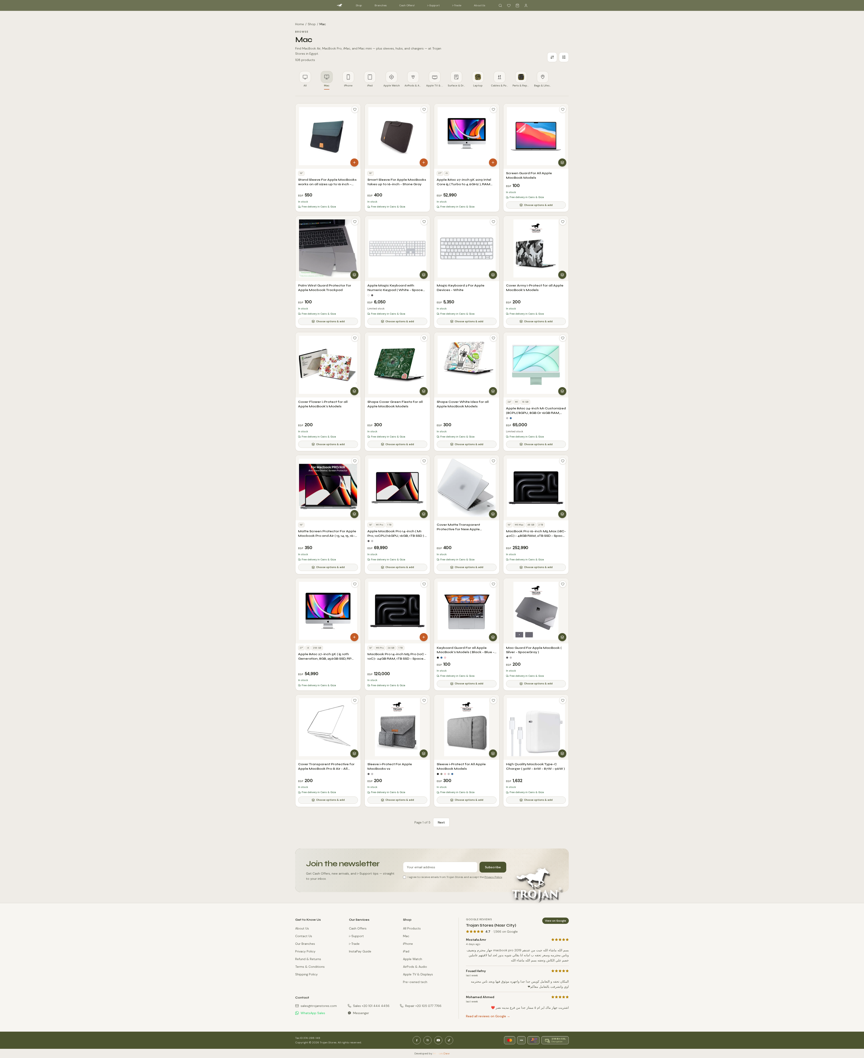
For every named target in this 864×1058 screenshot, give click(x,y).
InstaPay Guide (360, 951)
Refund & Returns (308, 959)
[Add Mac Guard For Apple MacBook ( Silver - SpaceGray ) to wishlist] (562, 584)
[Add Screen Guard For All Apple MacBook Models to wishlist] (562, 109)
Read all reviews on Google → (488, 1016)
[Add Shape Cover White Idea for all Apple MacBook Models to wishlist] (493, 338)
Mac (406, 936)
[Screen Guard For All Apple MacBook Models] (536, 136)
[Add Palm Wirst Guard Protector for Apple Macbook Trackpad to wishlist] (354, 221)
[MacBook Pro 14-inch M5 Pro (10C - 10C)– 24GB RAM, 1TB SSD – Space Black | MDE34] (397, 610)
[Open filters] (564, 57)
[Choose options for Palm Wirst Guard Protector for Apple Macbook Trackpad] (354, 275)
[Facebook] (417, 1040)
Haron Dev (441, 1053)
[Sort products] (552, 57)
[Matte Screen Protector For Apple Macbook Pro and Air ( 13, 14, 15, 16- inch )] (328, 487)
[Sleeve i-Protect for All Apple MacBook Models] (466, 727)
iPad (406, 951)
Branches (381, 5)
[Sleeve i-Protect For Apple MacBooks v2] (397, 727)
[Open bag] (517, 5)
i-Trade (456, 5)
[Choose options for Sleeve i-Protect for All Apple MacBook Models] (493, 753)
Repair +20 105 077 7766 (423, 1006)
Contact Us (303, 936)
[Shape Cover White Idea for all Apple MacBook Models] (466, 364)
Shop (359, 5)
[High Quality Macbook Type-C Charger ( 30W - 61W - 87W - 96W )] (536, 727)
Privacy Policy (493, 877)
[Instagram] (427, 1040)
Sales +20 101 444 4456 (371, 1006)
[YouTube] (438, 1040)
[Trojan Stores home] (339, 5)
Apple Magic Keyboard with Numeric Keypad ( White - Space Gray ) (395, 290)
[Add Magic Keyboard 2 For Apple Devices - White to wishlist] (493, 221)
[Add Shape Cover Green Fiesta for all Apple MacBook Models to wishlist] (424, 338)
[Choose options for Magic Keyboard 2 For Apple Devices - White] (493, 275)
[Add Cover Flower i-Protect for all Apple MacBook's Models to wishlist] (354, 338)
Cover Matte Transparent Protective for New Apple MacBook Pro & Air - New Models (465, 529)
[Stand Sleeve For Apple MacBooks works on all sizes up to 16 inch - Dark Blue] (328, 136)
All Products (412, 928)
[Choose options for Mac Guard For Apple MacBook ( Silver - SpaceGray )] (562, 637)
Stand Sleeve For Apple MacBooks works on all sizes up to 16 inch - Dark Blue (327, 184)
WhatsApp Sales (313, 1013)
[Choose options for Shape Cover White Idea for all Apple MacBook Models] (493, 391)
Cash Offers (358, 928)
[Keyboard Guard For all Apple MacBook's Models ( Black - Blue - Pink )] (466, 610)
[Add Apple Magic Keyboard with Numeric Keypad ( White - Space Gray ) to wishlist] (424, 221)
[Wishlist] (509, 5)
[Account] (526, 5)
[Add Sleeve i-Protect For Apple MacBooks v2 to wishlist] (424, 700)
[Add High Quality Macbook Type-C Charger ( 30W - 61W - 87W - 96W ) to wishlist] (562, 700)
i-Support (433, 5)
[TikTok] (449, 1040)
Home (299, 24)
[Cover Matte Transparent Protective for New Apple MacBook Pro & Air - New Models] (466, 487)
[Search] (500, 5)
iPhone (408, 944)
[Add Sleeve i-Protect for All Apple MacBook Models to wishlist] (493, 700)
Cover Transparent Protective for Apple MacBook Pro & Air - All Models (326, 768)
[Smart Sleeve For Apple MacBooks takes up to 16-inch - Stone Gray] (397, 136)
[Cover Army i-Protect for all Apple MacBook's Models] (536, 248)
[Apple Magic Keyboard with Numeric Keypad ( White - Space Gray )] (397, 248)
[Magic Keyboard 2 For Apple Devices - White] (466, 248)
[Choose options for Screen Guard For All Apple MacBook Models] (562, 162)
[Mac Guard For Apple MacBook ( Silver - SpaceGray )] (536, 610)
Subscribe (493, 867)
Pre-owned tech (415, 982)
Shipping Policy (306, 974)
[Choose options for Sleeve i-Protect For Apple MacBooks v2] (424, 753)
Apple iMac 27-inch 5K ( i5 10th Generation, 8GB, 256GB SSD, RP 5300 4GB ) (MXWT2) (324, 658)
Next (441, 822)
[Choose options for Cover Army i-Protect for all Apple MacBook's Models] (562, 275)
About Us (479, 5)
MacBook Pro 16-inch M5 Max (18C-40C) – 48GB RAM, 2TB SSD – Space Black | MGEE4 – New (536, 535)
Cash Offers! (407, 5)
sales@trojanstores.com (319, 1006)
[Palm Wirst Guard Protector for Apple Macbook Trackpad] (328, 248)
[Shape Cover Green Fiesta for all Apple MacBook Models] (397, 364)
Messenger (361, 1013)
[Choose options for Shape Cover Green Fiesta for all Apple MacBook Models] (424, 391)
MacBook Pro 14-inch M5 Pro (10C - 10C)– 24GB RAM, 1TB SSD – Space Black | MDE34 (396, 658)
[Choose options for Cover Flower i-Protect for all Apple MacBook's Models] (354, 391)
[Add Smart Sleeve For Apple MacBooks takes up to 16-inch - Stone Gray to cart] (424, 162)
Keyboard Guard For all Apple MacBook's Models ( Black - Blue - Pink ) (465, 652)
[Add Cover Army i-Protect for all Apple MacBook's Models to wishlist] (562, 221)
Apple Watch (412, 959)
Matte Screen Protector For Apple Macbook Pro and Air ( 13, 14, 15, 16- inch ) (327, 535)
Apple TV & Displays (418, 974)
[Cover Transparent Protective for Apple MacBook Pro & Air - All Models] (328, 727)
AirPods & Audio (415, 967)
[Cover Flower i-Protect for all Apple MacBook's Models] (328, 364)
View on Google (555, 921)
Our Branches (305, 944)
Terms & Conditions (310, 967)
